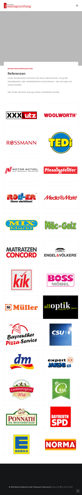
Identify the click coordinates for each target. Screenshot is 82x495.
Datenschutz (46, 487)
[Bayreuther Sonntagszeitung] (17, 5)
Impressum (37, 487)
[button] (77, 5)
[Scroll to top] (78, 491)
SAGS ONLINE (68, 487)
